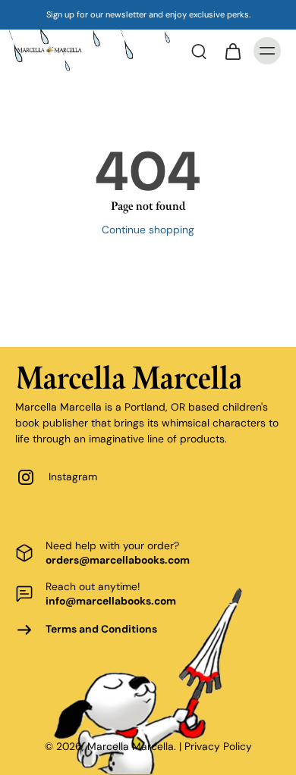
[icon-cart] (232, 51)
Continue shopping (148, 229)
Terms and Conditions (101, 629)
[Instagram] (32, 477)
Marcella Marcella (130, 746)
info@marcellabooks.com (111, 601)
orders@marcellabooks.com (118, 560)
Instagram (73, 476)
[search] (199, 51)
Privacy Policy (218, 746)
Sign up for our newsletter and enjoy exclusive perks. (148, 14)
